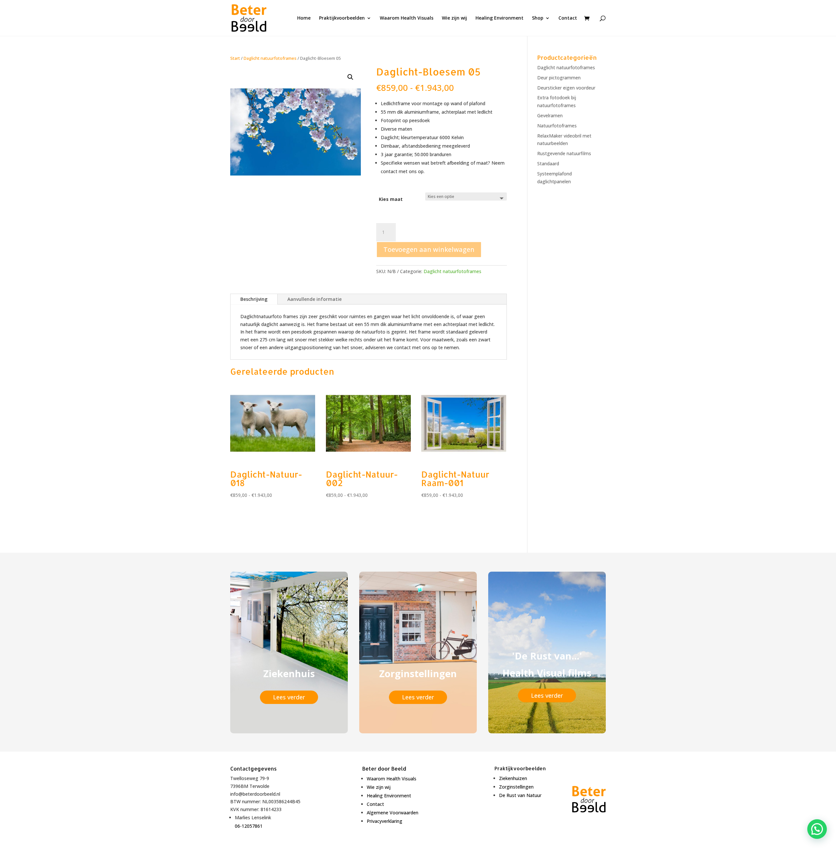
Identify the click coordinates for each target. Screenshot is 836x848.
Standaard (548, 163)
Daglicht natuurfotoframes (270, 58)
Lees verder (289, 697)
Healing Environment (499, 18)
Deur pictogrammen (559, 77)
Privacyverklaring (384, 821)
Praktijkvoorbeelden (342, 18)
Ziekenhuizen (513, 778)
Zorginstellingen (516, 787)
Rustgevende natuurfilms (564, 153)
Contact (567, 18)
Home (304, 18)
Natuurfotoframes (557, 125)
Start (235, 58)
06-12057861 (249, 826)
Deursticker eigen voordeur (566, 88)
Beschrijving (253, 299)
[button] (350, 77)
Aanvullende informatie (314, 299)
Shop (537, 18)
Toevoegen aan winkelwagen (428, 249)
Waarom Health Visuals (406, 18)
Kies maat (391, 199)
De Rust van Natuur (520, 795)
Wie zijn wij (454, 18)
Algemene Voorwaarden (392, 812)
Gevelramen (550, 115)
